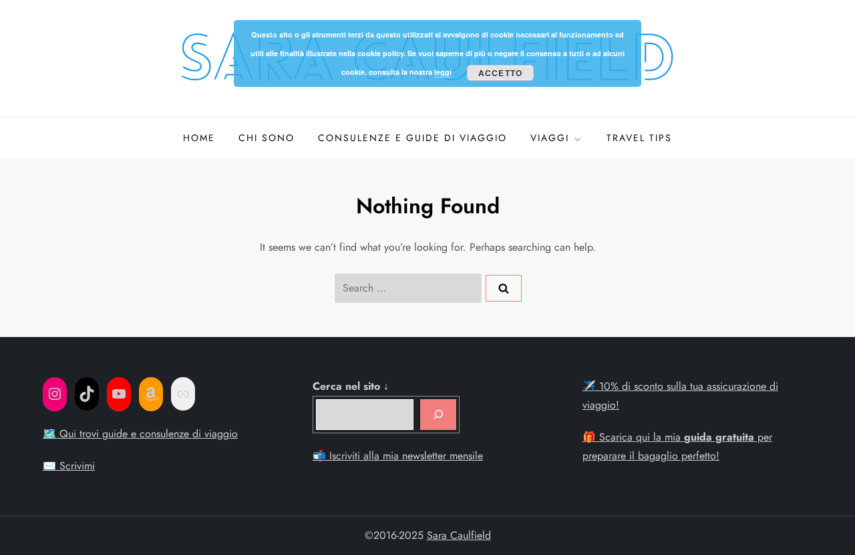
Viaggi (549, 137)
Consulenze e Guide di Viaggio (412, 137)
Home (199, 137)
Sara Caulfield (459, 535)
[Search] (504, 288)
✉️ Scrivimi (69, 465)
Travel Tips (639, 137)
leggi (443, 72)
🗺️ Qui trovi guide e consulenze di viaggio (140, 433)
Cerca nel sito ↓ (351, 386)
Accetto (500, 73)
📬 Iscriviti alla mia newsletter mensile (398, 455)
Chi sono (266, 137)
